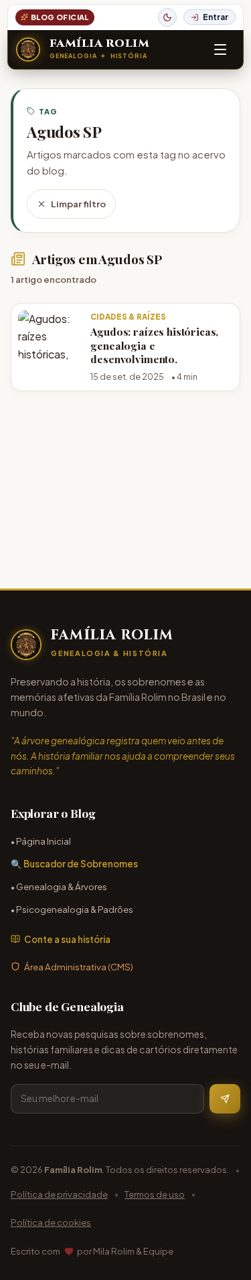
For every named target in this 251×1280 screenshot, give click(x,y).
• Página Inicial (41, 841)
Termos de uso (154, 1194)
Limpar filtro (78, 203)
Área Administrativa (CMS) (78, 966)
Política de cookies (51, 1222)
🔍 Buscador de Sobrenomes (74, 863)
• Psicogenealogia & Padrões (72, 909)
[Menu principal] (220, 49)
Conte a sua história (67, 939)
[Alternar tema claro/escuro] (167, 17)
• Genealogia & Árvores (59, 886)
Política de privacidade (59, 1194)
